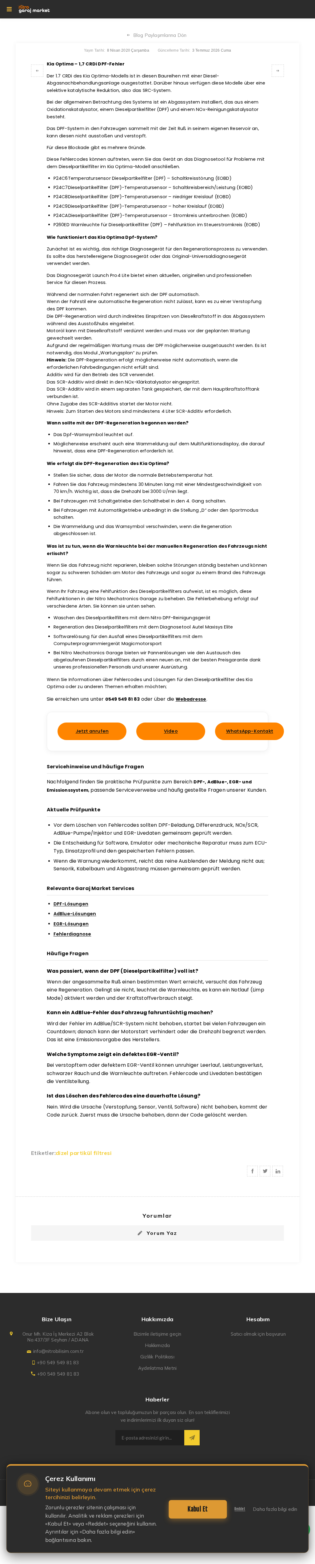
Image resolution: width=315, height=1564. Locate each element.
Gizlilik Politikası (157, 1357)
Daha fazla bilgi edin (275, 1509)
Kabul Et (198, 1509)
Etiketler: (43, 1152)
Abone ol (192, 1437)
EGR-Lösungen (71, 924)
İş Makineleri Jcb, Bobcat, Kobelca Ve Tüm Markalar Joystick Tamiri (278, 71)
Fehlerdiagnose (72, 934)
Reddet (239, 1509)
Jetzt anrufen (92, 731)
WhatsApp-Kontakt (249, 731)
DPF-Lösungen (71, 904)
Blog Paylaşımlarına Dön (160, 35)
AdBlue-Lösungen (75, 914)
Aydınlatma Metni (157, 1368)
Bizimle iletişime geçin (157, 1334)
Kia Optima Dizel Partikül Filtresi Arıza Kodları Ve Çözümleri (37, 71)
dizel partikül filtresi (84, 1152)
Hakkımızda (157, 1345)
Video (171, 731)
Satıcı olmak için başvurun (258, 1334)
